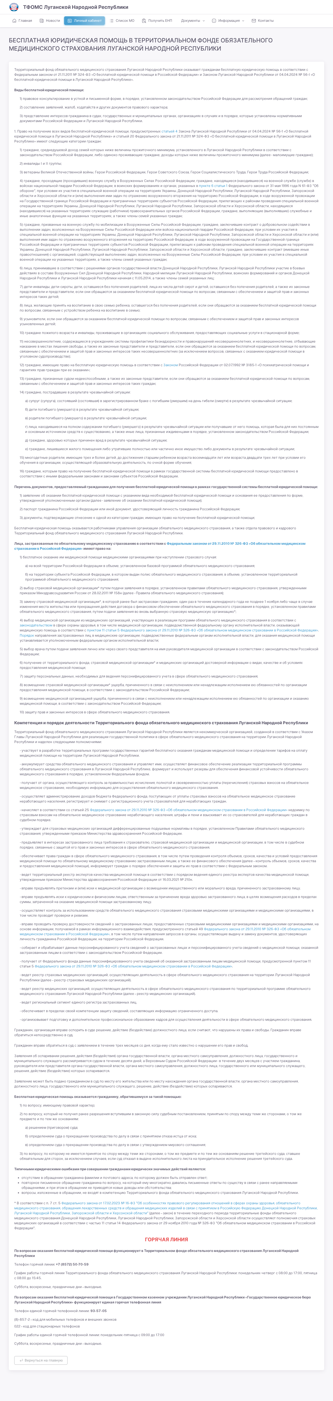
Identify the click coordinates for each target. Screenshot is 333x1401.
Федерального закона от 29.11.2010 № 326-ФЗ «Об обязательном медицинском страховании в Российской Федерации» (219, 630)
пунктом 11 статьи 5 (103, 630)
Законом (170, 365)
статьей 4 (170, 131)
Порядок (27, 635)
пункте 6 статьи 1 (213, 186)
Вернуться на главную (44, 1360)
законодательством (36, 625)
